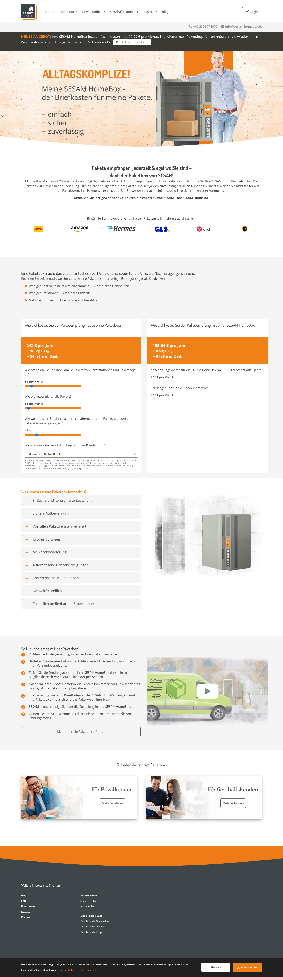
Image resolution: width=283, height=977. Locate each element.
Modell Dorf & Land (91, 915)
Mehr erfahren (68, 970)
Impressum (85, 970)
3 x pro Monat (34, 381)
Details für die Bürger (92, 932)
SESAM (149, 12)
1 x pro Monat (34, 404)
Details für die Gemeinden (94, 921)
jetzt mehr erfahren (134, 42)
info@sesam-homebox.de (244, 26)
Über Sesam (28, 906)
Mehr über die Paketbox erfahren (81, 732)
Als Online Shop (88, 901)
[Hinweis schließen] (257, 37)
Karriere (25, 912)
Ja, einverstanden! (247, 967)
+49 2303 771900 (205, 26)
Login (254, 12)
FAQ (23, 901)
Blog (165, 12)
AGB (95, 970)
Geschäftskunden (123, 12)
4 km (28, 430)
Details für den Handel (92, 926)
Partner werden (89, 895)
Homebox (66, 12)
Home (49, 12)
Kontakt (25, 917)
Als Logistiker (87, 906)
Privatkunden (92, 12)
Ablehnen (216, 967)
